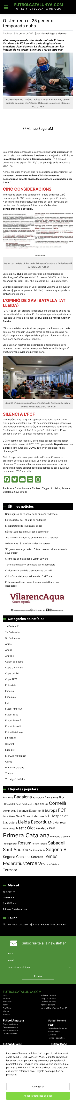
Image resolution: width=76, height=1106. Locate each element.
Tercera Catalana (50, 864)
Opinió (8, 761)
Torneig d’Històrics (15, 779)
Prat (52, 828)
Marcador (7, 1002)
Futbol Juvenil (13, 726)
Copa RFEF (11, 679)
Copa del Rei (12, 673)
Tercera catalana (48, 1002)
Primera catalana (48, 995)
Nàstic (21, 828)
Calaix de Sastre (14, 661)
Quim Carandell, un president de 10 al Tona (28, 576)
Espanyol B (36, 810)
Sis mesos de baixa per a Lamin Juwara (26, 558)
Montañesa (9, 828)
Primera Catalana (14, 767)
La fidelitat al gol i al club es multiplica (25, 519)
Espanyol (22, 810)
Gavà (19, 816)
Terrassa (10, 870)
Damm (6, 810)
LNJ (51, 822)
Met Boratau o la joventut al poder (23, 525)
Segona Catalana (16, 857)
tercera (33, 863)
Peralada (41, 828)
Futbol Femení (13, 720)
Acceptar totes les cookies (38, 1095)
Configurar (38, 1086)
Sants (42, 850)
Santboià (34, 850)
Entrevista (10, 685)
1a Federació (12, 626)
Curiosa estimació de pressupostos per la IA (28, 570)
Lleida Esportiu (33, 821)
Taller (5, 1005)
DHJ (13, 810)
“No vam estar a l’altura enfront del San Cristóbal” (32, 537)
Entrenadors (54, 1032)
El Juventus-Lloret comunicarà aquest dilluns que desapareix (32, 584)
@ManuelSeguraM (38, 128)
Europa (51, 810)
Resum (24, 842)
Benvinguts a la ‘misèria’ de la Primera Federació (31, 514)
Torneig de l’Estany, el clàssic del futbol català (30, 564)
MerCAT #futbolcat (15, 755)
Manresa (60, 822)
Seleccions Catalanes (57, 1028)
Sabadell (56, 842)
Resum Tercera (39, 843)
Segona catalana (48, 998)
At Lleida (55, 488)
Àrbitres (9, 655)
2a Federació (12, 632)
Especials (10, 696)
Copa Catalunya (14, 667)
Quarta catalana (48, 1005)
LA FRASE (10, 738)
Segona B (56, 849)
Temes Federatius (56, 1038)
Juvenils (43, 816)
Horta (34, 816)
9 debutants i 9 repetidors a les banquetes (27, 543)
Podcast (6, 1014)
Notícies (6, 998)
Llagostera (10, 822)
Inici (4, 995)
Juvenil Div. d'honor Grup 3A (54, 1008)
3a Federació (12, 638)
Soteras (37, 857)
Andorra (8, 797)
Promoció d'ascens (60, 836)
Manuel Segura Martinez (54, 33)
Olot (31, 827)
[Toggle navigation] (6, 7)
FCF (7, 702)
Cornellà (57, 803)
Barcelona (38, 797)
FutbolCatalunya (14, 732)
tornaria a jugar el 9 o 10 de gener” (25, 430)
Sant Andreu (15, 849)
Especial (9, 691)
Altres (8, 644)
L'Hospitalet (58, 816)
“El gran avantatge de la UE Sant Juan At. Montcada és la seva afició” (36, 551)
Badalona (23, 796)
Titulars (36, 488)
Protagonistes (10, 843)
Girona (26, 816)
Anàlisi (8, 649)
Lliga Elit (9, 749)
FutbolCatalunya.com (38, 4)
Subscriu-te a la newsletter (44, 943)
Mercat (6, 1011)
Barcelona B (52, 797)
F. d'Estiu (7, 1008)
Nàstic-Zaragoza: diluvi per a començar (27, 531)
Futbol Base (11, 714)
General (9, 743)
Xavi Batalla (20, 491)
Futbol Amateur (22, 488)
